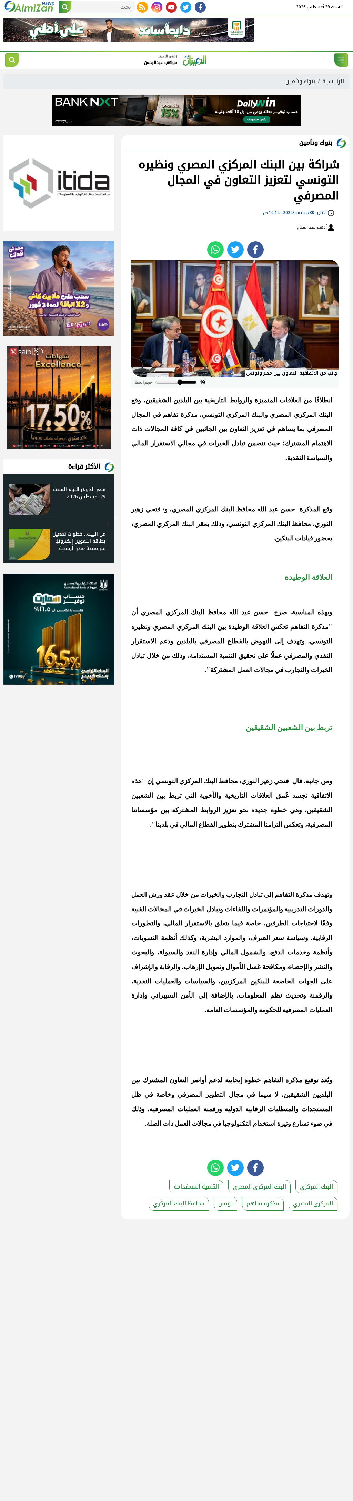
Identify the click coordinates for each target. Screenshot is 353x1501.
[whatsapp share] (215, 249)
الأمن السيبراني (173, 995)
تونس (225, 1203)
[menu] (341, 60)
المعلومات (252, 995)
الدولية (234, 1109)
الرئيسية (333, 81)
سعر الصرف (267, 937)
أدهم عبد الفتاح (312, 227)
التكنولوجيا (237, 1123)
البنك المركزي (198, 781)
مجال (236, 1094)
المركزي (237, 414)
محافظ (245, 509)
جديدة (259, 810)
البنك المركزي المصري (301, 414)
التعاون (239, 428)
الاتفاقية (321, 795)
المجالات (156, 428)
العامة (214, 1009)
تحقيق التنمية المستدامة (222, 655)
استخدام (264, 1123)
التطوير (216, 1094)
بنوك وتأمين (300, 81)
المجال (140, 414)
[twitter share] (235, 249)
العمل (245, 669)
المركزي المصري (313, 1203)
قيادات (304, 538)
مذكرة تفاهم (262, 1203)
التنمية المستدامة (196, 1186)
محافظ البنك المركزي (281, 523)
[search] (12, 60)
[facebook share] (255, 249)
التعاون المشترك (166, 1080)
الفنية (138, 909)
